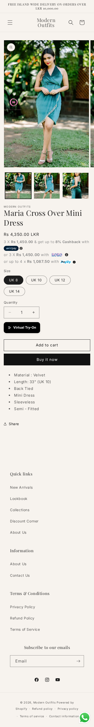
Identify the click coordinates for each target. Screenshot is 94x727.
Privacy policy (68, 708)
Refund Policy (22, 618)
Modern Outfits (44, 702)
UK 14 (14, 291)
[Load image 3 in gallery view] (75, 186)
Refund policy (42, 708)
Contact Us (20, 575)
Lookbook (19, 498)
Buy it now (47, 359)
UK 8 (13, 280)
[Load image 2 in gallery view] (47, 186)
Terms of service (32, 716)
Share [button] (14, 424)
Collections (20, 510)
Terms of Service (25, 629)
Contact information (64, 716)
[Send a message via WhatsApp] (84, 717)
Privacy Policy (22, 607)
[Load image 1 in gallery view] (18, 186)
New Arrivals (21, 487)
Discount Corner (24, 521)
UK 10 (36, 280)
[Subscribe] (78, 661)
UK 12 (60, 280)
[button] (10, 22)
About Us (18, 532)
